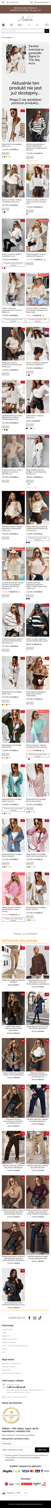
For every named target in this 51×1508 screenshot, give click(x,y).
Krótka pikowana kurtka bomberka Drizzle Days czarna (13, 1304)
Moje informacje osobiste (11, 1373)
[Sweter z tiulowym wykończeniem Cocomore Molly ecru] (13, 289)
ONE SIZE (5, 153)
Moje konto (8, 1359)
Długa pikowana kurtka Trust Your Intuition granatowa (37, 1027)
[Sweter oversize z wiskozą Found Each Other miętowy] (37, 726)
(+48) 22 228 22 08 (16, 1387)
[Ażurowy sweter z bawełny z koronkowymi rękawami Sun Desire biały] (37, 289)
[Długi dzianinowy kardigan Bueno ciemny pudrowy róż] (37, 835)
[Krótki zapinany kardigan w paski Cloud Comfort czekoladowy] (37, 673)
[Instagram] (34, 1317)
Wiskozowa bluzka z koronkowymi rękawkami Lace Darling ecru (37, 1075)
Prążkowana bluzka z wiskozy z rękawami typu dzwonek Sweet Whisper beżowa (13, 1212)
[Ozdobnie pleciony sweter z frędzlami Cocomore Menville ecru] (13, 451)
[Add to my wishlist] (21, 138)
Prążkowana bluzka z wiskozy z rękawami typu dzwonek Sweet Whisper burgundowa (37, 1212)
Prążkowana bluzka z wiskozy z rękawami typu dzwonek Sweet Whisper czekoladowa (13, 1258)
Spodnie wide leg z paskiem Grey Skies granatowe (37, 1120)
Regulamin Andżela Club (11, 1363)
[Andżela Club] (21, 25)
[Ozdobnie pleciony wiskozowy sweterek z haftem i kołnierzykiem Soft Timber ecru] (37, 563)
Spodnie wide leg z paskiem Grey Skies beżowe (37, 1166)
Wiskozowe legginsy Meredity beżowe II (13, 981)
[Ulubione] (37, 25)
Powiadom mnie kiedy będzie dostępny (13, 264)
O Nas (4, 1333)
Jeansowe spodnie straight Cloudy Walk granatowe (37, 1257)
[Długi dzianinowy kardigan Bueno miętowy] (13, 780)
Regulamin (6, 1336)
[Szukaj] (47, 31)
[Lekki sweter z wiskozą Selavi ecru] (37, 396)
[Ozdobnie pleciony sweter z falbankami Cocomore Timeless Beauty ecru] (13, 396)
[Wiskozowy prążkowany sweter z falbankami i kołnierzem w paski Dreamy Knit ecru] (37, 125)
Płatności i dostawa (9, 1342)
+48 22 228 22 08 (12, 2)
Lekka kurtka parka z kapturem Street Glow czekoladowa (13, 1028)
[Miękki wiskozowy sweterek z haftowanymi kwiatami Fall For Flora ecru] (37, 507)
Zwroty (4, 1349)
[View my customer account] (29, 25)
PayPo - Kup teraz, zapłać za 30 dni (14, 1346)
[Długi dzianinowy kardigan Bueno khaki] (13, 726)
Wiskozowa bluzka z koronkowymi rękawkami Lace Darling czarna (13, 1121)
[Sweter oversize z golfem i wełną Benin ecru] (13, 235)
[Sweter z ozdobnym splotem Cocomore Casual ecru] (37, 343)
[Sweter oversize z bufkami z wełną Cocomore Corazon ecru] (37, 181)
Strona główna (7, 37)
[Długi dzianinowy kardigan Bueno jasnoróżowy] (37, 780)
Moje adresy (6, 1370)
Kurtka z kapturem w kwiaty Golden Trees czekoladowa (13, 1074)
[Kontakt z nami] (32, 2)
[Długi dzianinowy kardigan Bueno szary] (13, 673)
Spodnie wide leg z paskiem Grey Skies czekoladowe (13, 1166)
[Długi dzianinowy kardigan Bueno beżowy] (37, 888)
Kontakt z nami (7, 1329)
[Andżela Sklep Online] (25, 18)
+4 (33, 428)
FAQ (3, 1352)
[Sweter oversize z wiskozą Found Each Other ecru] (13, 181)
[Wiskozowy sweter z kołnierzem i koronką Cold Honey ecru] (13, 343)
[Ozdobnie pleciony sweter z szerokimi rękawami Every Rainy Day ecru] (13, 620)
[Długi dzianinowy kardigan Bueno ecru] (13, 125)
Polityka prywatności (9, 1339)
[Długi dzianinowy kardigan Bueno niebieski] (13, 835)
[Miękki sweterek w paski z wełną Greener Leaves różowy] (13, 888)
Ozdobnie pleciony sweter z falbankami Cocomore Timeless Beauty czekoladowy (37, 982)
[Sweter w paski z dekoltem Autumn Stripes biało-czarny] (37, 620)
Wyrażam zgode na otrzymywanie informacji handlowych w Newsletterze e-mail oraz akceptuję (26, 1457)
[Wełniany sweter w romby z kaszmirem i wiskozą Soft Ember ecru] (13, 507)
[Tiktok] (40, 1317)
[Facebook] (29, 1317)
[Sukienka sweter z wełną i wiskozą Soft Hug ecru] (37, 235)
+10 (9, 157)
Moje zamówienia (8, 1367)
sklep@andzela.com (41, 2)
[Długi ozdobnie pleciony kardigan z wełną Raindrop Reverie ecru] (37, 451)
